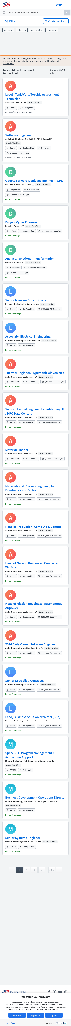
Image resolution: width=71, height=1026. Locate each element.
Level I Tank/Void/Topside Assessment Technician (32, 96)
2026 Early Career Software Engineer (30, 644)
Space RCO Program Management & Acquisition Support (30, 755)
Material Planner (16, 450)
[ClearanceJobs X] (54, 991)
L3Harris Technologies (15, 304)
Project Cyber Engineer (21, 222)
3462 (51, 870)
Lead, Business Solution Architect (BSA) (32, 717)
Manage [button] (17, 1015)
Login (59, 4)
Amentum (9, 102)
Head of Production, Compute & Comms (33, 527)
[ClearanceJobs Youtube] (60, 991)
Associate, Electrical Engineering (28, 336)
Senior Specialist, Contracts (24, 680)
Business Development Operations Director (35, 797)
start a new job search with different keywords (31, 62)
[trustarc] (61, 1023)
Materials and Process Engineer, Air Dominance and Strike (29, 488)
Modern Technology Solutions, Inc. (21, 761)
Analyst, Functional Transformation (29, 258)
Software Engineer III (20, 135)
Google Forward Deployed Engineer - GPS (34, 180)
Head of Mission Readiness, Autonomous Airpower (33, 605)
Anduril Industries (13, 376)
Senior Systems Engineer (22, 838)
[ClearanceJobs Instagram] (66, 991)
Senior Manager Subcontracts (25, 300)
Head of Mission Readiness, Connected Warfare (32, 565)
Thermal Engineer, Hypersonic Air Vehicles (34, 373)
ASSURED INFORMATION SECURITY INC (23, 139)
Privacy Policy (10, 1023)
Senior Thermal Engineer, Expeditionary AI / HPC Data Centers (34, 411)
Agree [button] (54, 1015)
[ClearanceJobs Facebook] (49, 991)
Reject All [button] (35, 1015)
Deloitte (9, 184)
